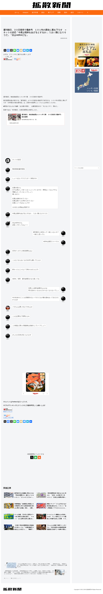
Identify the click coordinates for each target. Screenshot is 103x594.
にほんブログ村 (8, 417)
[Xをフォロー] (31, 457)
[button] (98, 168)
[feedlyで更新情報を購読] (35, 457)
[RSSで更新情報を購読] (39, 457)
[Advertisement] (35, 23)
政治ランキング (7, 411)
